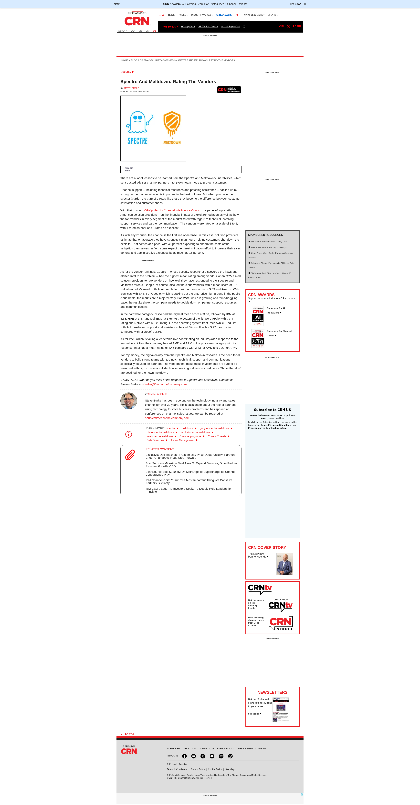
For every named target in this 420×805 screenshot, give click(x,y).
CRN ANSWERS (224, 15)
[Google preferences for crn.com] (229, 89)
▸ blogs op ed (137, 60)
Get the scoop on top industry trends (256, 604)
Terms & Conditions (177, 769)
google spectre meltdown (215, 428)
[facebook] (184, 755)
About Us (190, 748)
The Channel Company (252, 748)
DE (140, 30)
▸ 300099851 (168, 60)
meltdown (188, 428)
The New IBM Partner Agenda (257, 555)
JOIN (281, 26)
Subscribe (253, 713)
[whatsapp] (230, 755)
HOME (124, 60)
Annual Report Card (230, 26)
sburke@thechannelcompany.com (164, 384)
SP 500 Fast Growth (208, 26)
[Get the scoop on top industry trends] (281, 606)
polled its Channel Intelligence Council (172, 210)
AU (133, 30)
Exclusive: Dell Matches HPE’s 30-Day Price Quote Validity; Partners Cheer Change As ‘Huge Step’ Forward (190, 456)
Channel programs (190, 436)
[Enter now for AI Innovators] (259, 325)
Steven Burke (131, 88)
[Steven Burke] (128, 408)
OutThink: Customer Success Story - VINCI (270, 242)
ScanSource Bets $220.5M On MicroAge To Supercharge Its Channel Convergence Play (191, 473)
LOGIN (297, 26)
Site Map (229, 769)
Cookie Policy (215, 769)
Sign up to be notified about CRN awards (272, 298)
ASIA (121, 30)
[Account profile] (288, 27)
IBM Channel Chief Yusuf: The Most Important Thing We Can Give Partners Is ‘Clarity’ (189, 482)
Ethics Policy (226, 748)
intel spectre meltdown (160, 436)
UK (147, 30)
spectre (171, 428)
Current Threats (217, 436)
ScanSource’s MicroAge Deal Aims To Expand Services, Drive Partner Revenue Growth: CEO (191, 465)
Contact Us (206, 748)
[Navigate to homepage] (137, 26)
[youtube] (211, 755)
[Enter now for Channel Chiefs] (259, 347)
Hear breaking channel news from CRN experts (256, 621)
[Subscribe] (281, 721)
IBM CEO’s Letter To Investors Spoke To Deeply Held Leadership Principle (188, 490)
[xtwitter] (202, 755)
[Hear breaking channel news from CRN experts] (281, 623)
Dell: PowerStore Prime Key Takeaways (268, 247)
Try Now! (295, 3)
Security (125, 71)
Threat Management (183, 440)
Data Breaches (156, 440)
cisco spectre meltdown (161, 432)
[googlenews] (220, 755)
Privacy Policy (197, 769)
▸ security (154, 60)
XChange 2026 (188, 26)
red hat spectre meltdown (195, 432)
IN (126, 30)
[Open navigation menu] (161, 15)
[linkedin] (193, 755)
